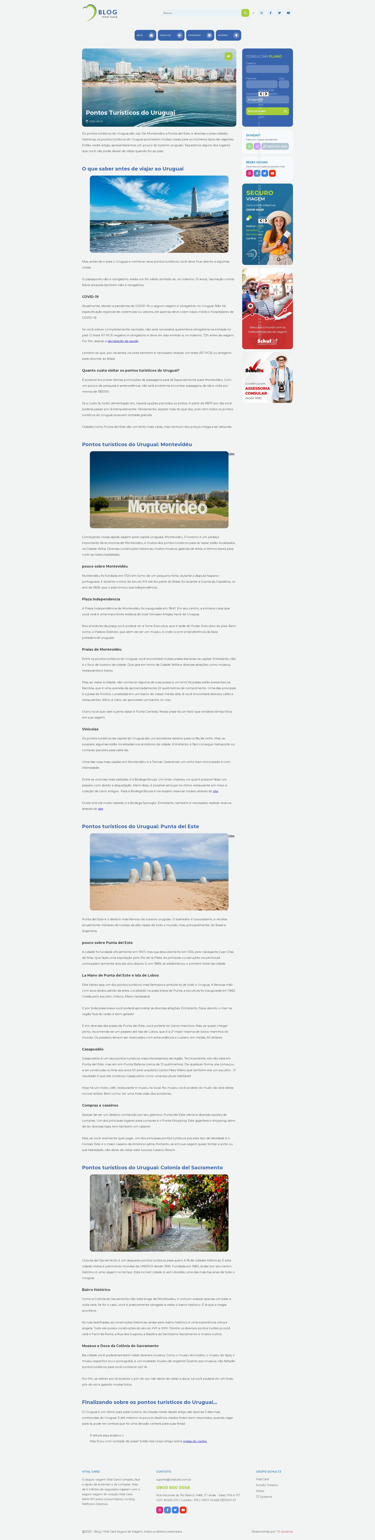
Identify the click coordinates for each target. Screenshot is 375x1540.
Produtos (165, 35)
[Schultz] (267, 308)
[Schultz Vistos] (267, 377)
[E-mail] (257, 146)
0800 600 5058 (277, 146)
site (215, 791)
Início (140, 35)
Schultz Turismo (267, 1485)
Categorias (194, 35)
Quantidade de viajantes (261, 93)
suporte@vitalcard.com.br (173, 1479)
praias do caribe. (195, 1441)
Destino (251, 63)
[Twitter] (279, 13)
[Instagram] (261, 13)
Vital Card (262, 1479)
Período (251, 78)
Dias (281, 78)
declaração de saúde (123, 341)
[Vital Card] (267, 224)
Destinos (223, 35)
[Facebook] (270, 13)
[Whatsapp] (249, 146)
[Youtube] (288, 13)
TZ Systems (264, 1497)
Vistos (260, 1491)
